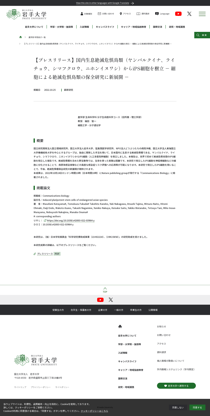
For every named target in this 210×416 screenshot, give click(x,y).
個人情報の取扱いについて (170, 360)
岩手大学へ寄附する (178, 385)
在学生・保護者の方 (81, 310)
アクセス (127, 13)
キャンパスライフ (105, 26)
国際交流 (157, 26)
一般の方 (118, 310)
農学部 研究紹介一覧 (37, 37)
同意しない (178, 407)
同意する (197, 407)
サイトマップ (20, 387)
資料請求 (145, 13)
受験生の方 (58, 310)
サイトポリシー (62, 387)
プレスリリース (45, 253)
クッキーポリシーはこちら (94, 411)
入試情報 (84, 26)
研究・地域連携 (177, 26)
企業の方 (102, 310)
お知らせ (161, 326)
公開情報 (153, 310)
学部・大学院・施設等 (61, 26)
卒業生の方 (136, 310)
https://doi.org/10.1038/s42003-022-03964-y (71, 220)
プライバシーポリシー (41, 387)
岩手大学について (34, 26)
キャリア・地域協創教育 (133, 26)
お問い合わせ (108, 13)
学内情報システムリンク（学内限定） (176, 369)
